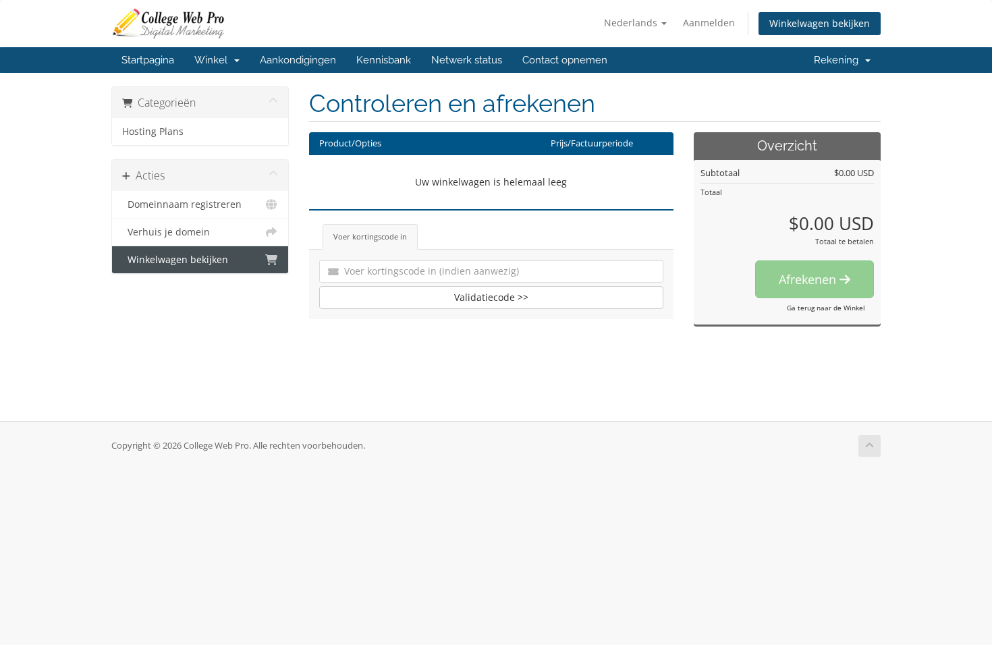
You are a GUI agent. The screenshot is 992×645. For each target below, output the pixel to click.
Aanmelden (709, 22)
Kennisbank (383, 60)
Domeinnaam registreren (182, 204)
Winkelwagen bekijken (819, 23)
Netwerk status (466, 60)
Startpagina (147, 60)
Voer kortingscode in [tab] (370, 236)
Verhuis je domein (166, 232)
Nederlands (632, 22)
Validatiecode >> (491, 297)
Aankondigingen (298, 60)
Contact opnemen (564, 60)
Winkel (213, 60)
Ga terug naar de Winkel (826, 307)
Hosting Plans (153, 131)
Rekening (839, 60)
